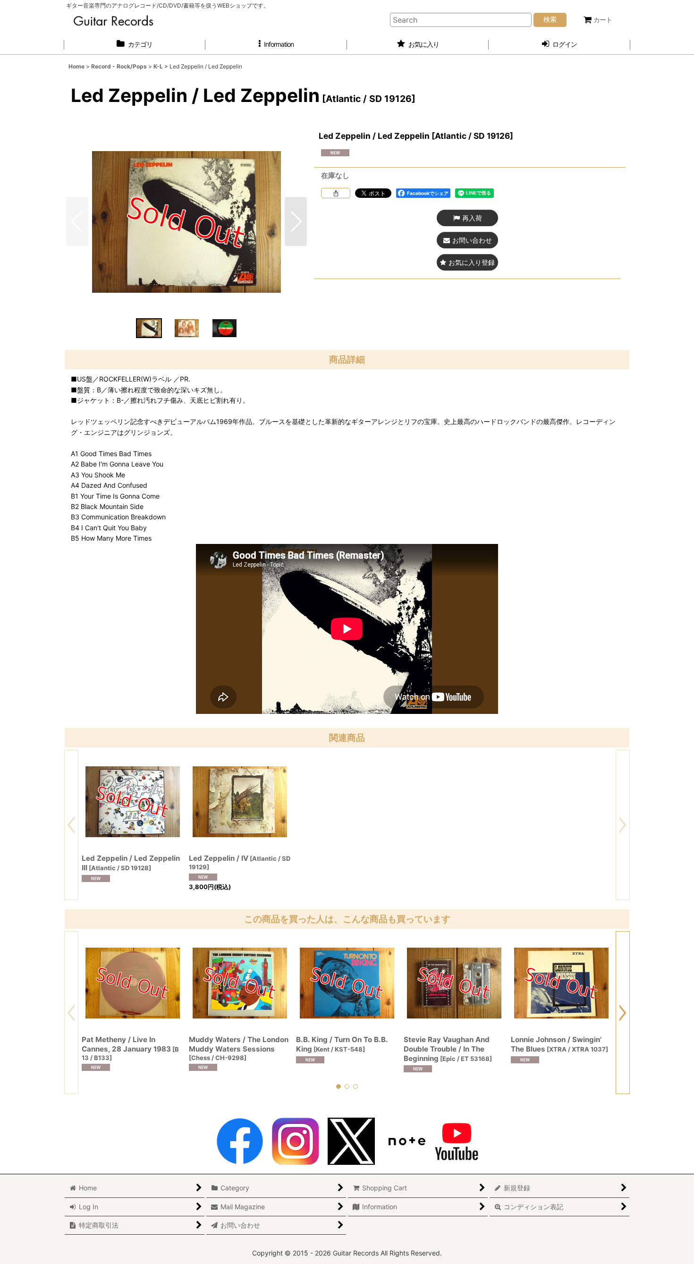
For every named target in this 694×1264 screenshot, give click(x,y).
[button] (276, 44)
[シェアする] (335, 193)
